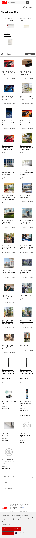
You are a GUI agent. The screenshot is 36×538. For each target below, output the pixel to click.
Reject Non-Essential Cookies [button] (11, 529)
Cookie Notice (7, 524)
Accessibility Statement (22, 505)
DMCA (12, 505)
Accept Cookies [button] (8, 533)
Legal (11, 504)
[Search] (28, 2)
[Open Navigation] (33, 2)
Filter (30, 54)
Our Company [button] (8, 477)
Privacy (16, 504)
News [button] (4, 483)
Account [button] (29, 7)
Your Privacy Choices (16, 507)
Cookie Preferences (15, 509)
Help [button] (4, 495)
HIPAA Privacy (24, 504)
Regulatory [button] (8, 489)
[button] (21, 533)
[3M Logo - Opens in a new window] (4, 2)
